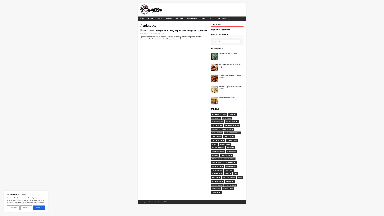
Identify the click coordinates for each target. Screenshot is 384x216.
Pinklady (157, 33)
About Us (179, 19)
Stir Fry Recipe (228, 189)
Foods (150, 19)
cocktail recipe (227, 129)
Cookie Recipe (216, 137)
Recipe (240, 177)
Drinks (159, 19)
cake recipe (227, 118)
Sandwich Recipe (230, 185)
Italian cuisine (229, 159)
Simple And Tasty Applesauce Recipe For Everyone (181, 30)
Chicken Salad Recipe (232, 125)
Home (142, 19)
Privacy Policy (192, 19)
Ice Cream (215, 155)
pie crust (228, 174)
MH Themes (167, 202)
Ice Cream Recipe (226, 155)
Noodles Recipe (231, 166)
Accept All (39, 208)
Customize (13, 208)
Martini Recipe (231, 163)
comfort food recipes (232, 133)
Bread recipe (216, 118)
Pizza (235, 174)
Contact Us (207, 19)
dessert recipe (225, 144)
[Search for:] (227, 41)
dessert (214, 144)
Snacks (169, 19)
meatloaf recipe (217, 166)
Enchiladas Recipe (218, 151)
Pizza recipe (216, 177)
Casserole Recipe (217, 122)
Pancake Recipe (217, 170)
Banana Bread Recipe (219, 114)
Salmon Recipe (217, 185)
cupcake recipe (232, 140)
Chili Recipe (216, 129)
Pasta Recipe (229, 170)
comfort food (217, 133)
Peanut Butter (217, 174)
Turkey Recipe (216, 192)
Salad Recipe (230, 181)
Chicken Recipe (217, 125)
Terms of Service (222, 19)
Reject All (26, 208)
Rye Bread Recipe (217, 181)
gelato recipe (231, 151)
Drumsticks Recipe (218, 148)
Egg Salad (230, 148)
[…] (180, 39)
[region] (26, 201)
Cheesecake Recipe (232, 122)
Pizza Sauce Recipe (229, 177)
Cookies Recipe (229, 137)
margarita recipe (218, 163)
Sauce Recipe (216, 189)
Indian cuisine (217, 159)
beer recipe (232, 114)
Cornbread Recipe (218, 140)
